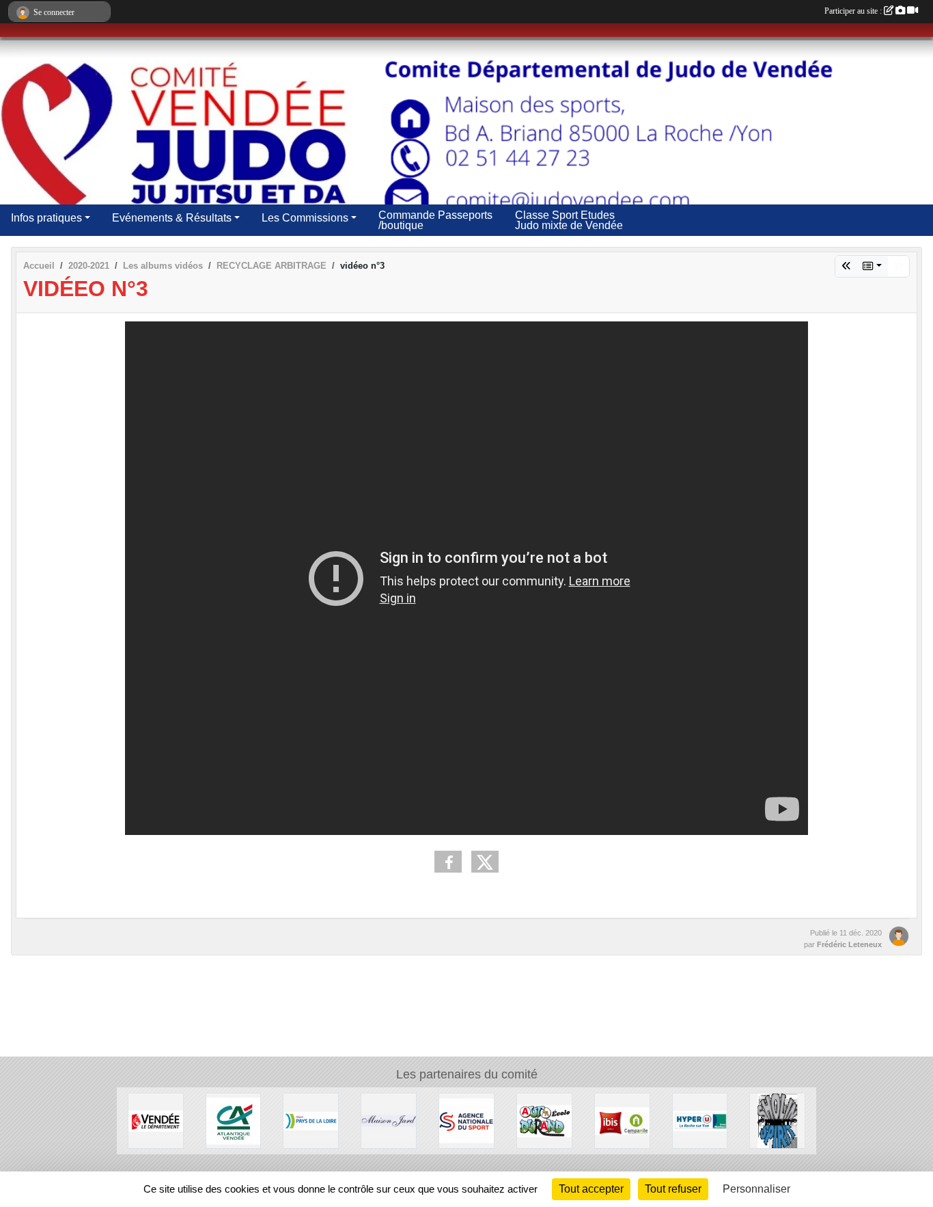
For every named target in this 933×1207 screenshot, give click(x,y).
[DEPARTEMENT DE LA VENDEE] (156, 1120)
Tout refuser (673, 1189)
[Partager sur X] (485, 862)
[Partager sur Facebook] (448, 862)
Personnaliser (756, 1189)
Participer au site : (854, 11)
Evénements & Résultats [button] (172, 218)
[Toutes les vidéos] (872, 266)
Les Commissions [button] (305, 218)
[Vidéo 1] (846, 266)
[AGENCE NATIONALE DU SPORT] (466, 1120)
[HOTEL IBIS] (622, 1120)
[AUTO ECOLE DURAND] (544, 1120)
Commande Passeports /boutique (435, 220)
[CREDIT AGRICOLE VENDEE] (234, 1120)
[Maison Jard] (389, 1120)
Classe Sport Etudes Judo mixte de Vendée (569, 220)
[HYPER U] (700, 1120)
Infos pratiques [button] (46, 218)
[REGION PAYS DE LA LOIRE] (311, 1120)
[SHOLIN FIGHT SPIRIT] (777, 1120)
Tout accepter (591, 1189)
